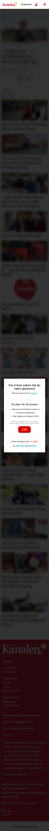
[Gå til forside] (9, 4)
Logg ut (6, 814)
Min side (7, 810)
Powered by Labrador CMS (24, 827)
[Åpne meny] (44, 4)
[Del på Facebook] (20, 79)
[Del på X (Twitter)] (24, 79)
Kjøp (24, 429)
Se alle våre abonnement (24, 445)
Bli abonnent (26, 4)
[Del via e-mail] (28, 79)
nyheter (7, 90)
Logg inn (36, 4)
